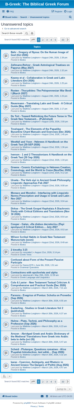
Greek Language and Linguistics (35, 277)
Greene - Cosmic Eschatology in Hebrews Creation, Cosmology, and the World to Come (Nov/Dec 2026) (41, 169)
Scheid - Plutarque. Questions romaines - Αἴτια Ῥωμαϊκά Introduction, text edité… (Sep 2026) (38, 351)
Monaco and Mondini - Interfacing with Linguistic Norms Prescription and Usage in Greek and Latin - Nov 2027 (41, 196)
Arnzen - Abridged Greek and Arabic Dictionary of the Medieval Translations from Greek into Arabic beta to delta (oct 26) (40, 336)
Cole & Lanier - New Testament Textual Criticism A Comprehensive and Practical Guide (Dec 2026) (40, 284)
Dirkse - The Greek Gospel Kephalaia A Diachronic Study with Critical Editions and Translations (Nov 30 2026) (40, 211)
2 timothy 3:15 (19, 249)
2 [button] (42, 39)
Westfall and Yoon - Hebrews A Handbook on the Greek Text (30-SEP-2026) (39, 143)
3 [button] (47, 39)
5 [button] (55, 39)
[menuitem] (10, 11)
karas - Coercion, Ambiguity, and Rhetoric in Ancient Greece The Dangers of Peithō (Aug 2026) (40, 363)
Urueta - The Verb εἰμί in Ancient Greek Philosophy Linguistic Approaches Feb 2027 (41, 181)
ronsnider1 (28, 252)
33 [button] (62, 39)
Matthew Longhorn (31, 57)
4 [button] (51, 39)
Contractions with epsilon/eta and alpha (34, 272)
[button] (33, 39)
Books (23, 60)
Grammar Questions (29, 267)
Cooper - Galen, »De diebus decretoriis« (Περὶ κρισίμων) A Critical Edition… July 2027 (37, 225)
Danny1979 (28, 265)
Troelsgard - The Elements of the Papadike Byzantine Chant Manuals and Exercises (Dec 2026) (41, 130)
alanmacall (27, 275)
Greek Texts (25, 254)
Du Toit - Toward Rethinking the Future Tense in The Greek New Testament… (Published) (41, 117)
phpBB (27, 403)
